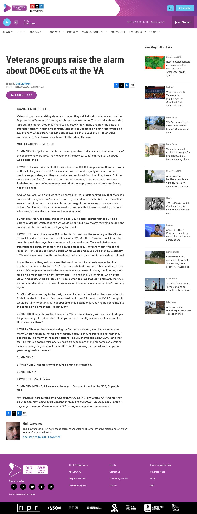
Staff (152, 485)
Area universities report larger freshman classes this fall (178, 310)
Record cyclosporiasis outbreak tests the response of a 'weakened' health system (178, 68)
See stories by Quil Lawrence (41, 437)
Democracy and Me (118, 478)
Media (169, 198)
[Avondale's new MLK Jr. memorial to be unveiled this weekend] (155, 284)
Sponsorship (137, 31)
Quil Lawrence (23, 83)
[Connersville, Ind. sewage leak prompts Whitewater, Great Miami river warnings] (155, 257)
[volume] (16, 22)
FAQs (152, 478)
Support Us (118, 31)
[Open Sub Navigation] (12, 32)
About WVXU (75, 472)
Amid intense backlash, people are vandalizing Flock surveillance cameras (177, 181)
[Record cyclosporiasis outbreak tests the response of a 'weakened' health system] (155, 62)
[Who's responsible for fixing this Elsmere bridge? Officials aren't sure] (155, 123)
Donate (186, 8)
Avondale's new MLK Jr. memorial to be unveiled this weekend (178, 287)
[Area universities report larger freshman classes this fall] (155, 307)
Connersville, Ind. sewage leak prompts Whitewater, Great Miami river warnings (177, 261)
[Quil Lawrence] (13, 431)
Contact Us (114, 472)
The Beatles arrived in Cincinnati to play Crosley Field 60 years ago (178, 208)
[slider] (21, 22)
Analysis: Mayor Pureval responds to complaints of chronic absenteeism (178, 234)
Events (112, 465)
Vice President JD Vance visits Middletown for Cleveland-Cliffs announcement (175, 98)
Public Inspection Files (160, 465)
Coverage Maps (157, 472)
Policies (113, 485)
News (6, 31)
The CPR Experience (78, 465)
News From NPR (173, 57)
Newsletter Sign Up (78, 485)
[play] (6, 22)
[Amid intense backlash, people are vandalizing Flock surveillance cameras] (155, 176)
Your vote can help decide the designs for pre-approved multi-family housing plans (178, 154)
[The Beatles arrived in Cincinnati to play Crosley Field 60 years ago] (155, 203)
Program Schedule (77, 478)
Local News (171, 117)
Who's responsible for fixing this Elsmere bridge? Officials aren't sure (178, 127)
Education (171, 302)
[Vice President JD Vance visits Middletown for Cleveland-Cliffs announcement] (155, 92)
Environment (172, 252)
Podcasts (54, 31)
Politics (169, 87)
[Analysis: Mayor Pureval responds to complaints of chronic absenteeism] (155, 230)
